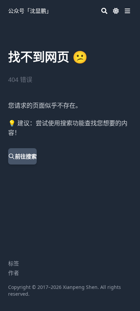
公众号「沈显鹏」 (30, 11)
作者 (13, 273)
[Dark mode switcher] (116, 11)
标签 (13, 263)
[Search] (104, 11)
